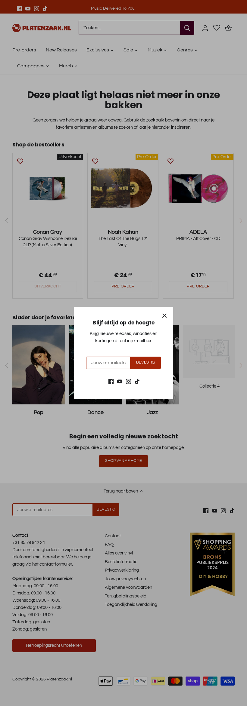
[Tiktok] (137, 381)
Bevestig (145, 362)
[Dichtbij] (164, 315)
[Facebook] (111, 381)
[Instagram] (128, 381)
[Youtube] (119, 381)
